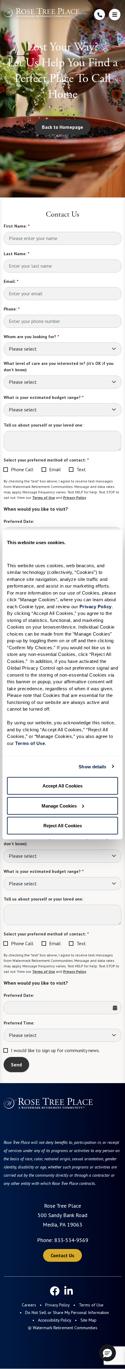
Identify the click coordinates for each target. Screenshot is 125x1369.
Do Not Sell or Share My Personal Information (67, 1312)
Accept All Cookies (62, 785)
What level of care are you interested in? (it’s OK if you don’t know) (58, 366)
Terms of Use (43, 497)
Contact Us (62, 1255)
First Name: (16, 226)
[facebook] (54, 1291)
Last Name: (16, 253)
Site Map (88, 1320)
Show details (92, 766)
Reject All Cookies (62, 825)
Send (16, 1065)
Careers (29, 1305)
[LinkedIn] (68, 1291)
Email (55, 469)
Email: (11, 281)
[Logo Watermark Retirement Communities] (41, 12)
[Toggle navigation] (114, 14)
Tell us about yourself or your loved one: (43, 425)
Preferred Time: (19, 1023)
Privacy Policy (74, 497)
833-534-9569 (71, 1240)
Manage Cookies (59, 805)
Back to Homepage (62, 127)
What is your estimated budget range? (43, 397)
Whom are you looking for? (31, 336)
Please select (23, 349)
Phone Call (22, 469)
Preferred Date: (19, 521)
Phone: (11, 309)
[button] (107, 1352)
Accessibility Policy (54, 1320)
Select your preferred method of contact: (46, 460)
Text (81, 469)
